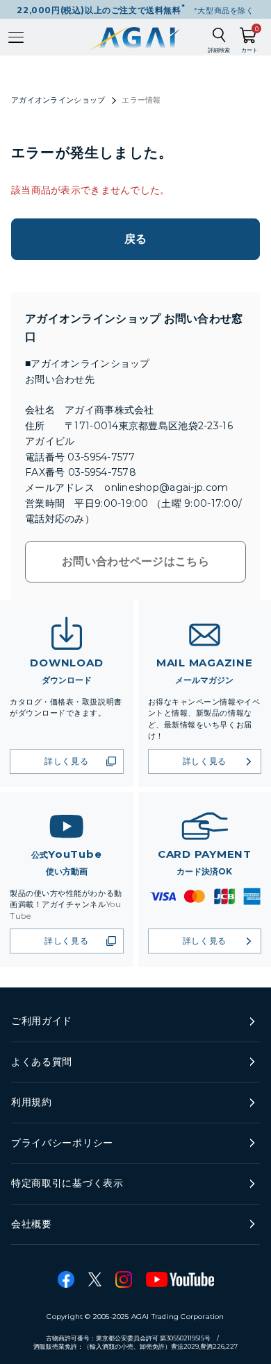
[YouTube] (180, 1279)
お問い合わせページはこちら (135, 561)
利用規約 (31, 1102)
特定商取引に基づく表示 (67, 1183)
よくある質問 (41, 1061)
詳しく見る (66, 761)
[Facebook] (66, 1279)
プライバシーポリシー (62, 1143)
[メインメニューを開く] (16, 37)
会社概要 (31, 1224)
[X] (94, 1279)
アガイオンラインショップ (58, 100)
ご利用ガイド (41, 1021)
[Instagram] (123, 1279)
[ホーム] (136, 37)
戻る (135, 238)
